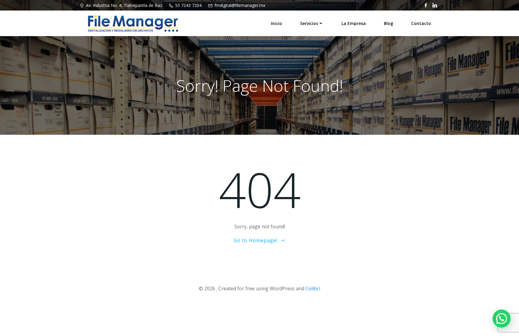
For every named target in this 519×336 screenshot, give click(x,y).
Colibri (312, 288)
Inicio (276, 23)
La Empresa (353, 23)
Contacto (421, 23)
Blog (388, 23)
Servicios (309, 23)
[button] (502, 319)
